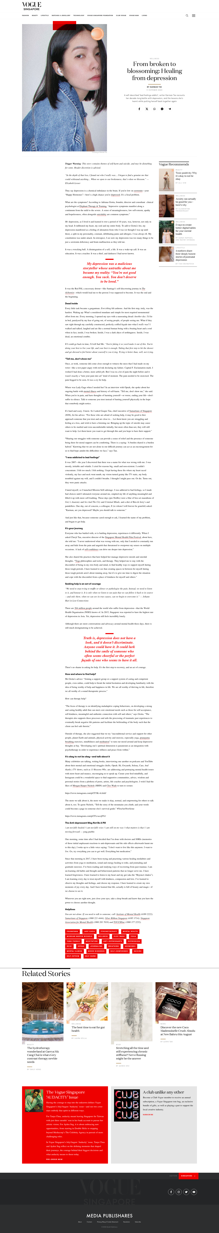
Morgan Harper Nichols (84, 785)
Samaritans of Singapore (140, 410)
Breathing (113, 946)
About (80, 1222)
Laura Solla (81, 1038)
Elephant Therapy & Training (92, 206)
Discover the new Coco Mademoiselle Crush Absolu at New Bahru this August (178, 1030)
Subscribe (148, 1115)
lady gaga (89, 931)
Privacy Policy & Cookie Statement (107, 1222)
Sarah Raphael (186, 238)
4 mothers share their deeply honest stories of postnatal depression (185, 255)
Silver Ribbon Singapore (116, 918)
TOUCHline (119, 922)
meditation (104, 741)
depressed (115, 194)
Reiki (69, 946)
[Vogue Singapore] (31, 6)
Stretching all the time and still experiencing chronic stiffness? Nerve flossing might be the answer (132, 1053)
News (163, 1024)
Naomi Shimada (187, 240)
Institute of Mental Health (128, 914)
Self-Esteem (73, 956)
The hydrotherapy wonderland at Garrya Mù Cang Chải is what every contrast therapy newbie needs (43, 1055)
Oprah (81, 946)
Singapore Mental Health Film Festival (123, 537)
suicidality (101, 214)
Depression (134, 941)
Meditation (92, 941)
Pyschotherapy (109, 931)
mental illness (90, 391)
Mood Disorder (96, 951)
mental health (130, 931)
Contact (89, 1222)
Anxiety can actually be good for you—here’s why (186, 201)
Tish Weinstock (186, 264)
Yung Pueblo (73, 941)
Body (118, 1045)
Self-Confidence (119, 951)
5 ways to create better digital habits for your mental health (186, 229)
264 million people (83, 608)
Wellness (154, 59)
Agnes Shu (124, 1066)
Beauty (179, 170)
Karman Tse (156, 87)
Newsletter (126, 1222)
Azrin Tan (168, 1042)
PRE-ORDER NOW (54, 1159)
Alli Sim (182, 183)
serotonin (138, 190)
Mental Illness (74, 951)
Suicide (138, 951)
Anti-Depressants (112, 941)
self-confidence (91, 549)
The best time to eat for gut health (88, 1028)
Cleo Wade (112, 785)
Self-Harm (90, 956)
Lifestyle (180, 248)
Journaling (96, 946)
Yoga (77, 560)
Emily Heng (35, 1069)
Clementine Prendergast (183, 210)
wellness (103, 936)
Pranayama (72, 931)
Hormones (130, 946)
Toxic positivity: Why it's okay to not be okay (186, 175)
